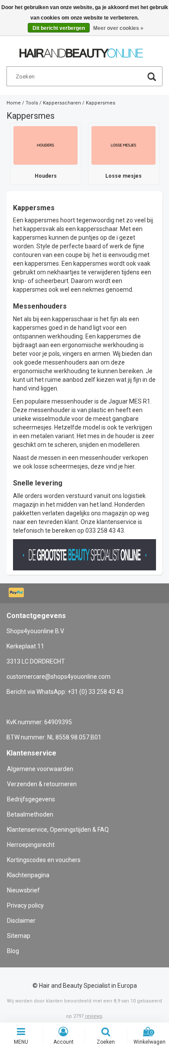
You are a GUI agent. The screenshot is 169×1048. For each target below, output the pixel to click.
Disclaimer (21, 920)
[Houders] (45, 144)
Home (13, 103)
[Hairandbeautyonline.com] (81, 49)
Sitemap (18, 935)
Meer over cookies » (118, 28)
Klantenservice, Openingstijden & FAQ (58, 829)
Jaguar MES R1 (129, 401)
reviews (93, 1016)
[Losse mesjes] (123, 144)
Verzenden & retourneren (42, 784)
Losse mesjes (123, 176)
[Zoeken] (152, 78)
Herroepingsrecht (31, 844)
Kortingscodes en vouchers (44, 859)
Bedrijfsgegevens (31, 799)
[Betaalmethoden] (17, 593)
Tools (32, 103)
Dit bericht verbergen (58, 28)
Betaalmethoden (30, 814)
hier (129, 466)
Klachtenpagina (28, 875)
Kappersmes (100, 103)
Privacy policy (25, 905)
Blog (13, 950)
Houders (46, 176)
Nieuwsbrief (23, 890)
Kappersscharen (62, 103)
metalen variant (52, 436)
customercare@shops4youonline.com (58, 676)
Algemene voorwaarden (40, 768)
